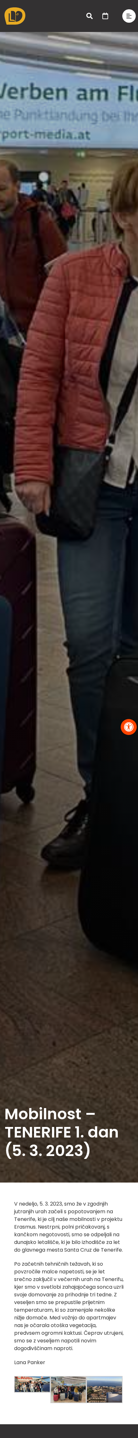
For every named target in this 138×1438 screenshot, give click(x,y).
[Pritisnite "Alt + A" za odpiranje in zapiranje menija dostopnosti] (129, 727)
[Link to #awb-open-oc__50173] (89, 16)
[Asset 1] (14, 9)
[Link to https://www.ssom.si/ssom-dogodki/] (105, 16)
